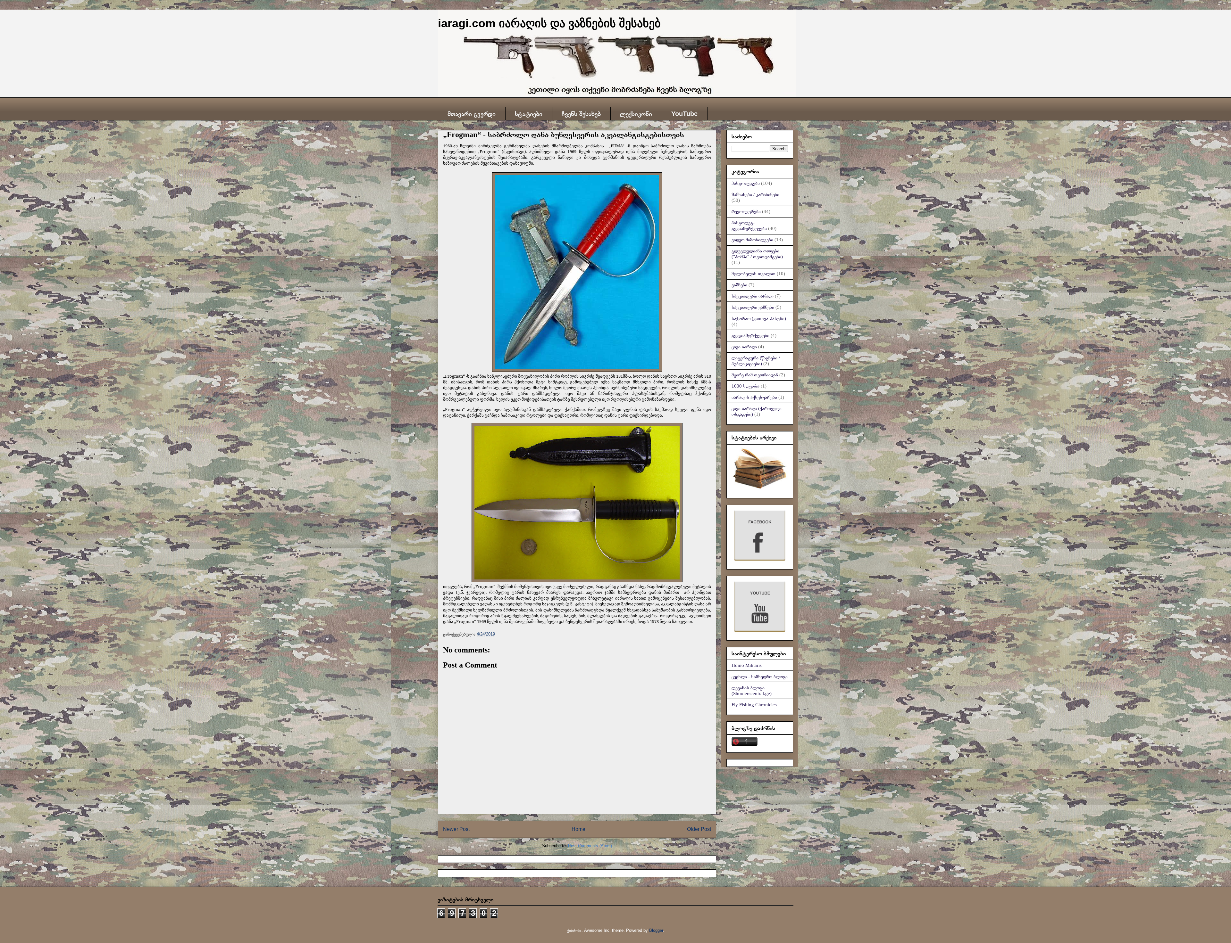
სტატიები (528, 113)
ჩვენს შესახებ (581, 113)
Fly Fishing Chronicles (754, 704)
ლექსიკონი (636, 113)
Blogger (656, 930)
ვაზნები (739, 284)
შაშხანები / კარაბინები (755, 194)
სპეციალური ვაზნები (753, 307)
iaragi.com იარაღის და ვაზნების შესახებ (549, 23)
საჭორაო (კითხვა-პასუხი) (759, 318)
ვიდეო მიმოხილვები (752, 239)
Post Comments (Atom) (590, 845)
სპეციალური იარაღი (753, 296)
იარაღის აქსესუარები (754, 397)
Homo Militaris (747, 665)
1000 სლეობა (745, 386)
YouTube (684, 113)
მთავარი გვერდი (472, 113)
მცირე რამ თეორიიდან (755, 374)
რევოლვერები (746, 211)
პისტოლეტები (746, 183)
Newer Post (456, 829)
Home (578, 829)
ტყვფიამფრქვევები (750, 335)
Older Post (699, 829)
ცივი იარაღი (744, 346)
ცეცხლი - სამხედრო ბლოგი (760, 676)
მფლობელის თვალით (753, 273)
